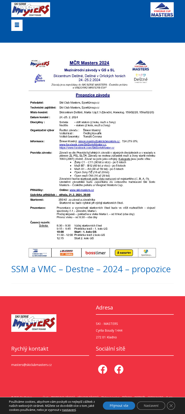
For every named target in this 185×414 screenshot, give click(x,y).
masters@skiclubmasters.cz (31, 365)
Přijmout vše (119, 405)
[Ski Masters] (58, 9)
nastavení (69, 410)
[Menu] (17, 25)
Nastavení (151, 405)
